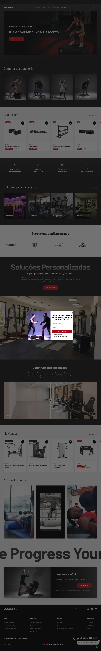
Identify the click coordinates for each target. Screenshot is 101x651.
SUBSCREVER (62, 331)
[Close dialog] (72, 313)
